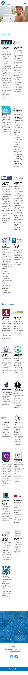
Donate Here (14, 669)
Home (2, 24)
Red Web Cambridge (15, 651)
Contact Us (14, 647)
